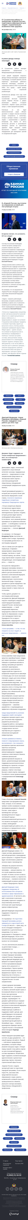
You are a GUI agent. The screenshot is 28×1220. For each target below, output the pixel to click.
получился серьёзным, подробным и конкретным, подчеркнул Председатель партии (13, 500)
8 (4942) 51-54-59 (14, 1175)
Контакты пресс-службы (7, 1168)
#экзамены (8, 403)
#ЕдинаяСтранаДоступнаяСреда (14, 156)
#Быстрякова (14, 411)
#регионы (7, 1138)
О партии (5, 1161)
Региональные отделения (7, 1164)
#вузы (20, 399)
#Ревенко (8, 395)
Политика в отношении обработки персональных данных (14, 1204)
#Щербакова (7, 1149)
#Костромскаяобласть (14, 407)
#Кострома (20, 403)
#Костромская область (14, 148)
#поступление (8, 399)
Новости (22, 8)
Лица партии (18, 1161)
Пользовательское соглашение (14, 1200)
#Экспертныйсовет (14, 1130)
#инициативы (19, 1138)
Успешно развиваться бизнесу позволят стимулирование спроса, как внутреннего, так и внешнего (13, 741)
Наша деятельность (13, 8)
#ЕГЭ (19, 395)
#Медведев (14, 1127)
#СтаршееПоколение (14, 152)
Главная (4, 8)
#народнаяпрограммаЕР (14, 1134)
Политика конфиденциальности (14, 1202)
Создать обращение (14, 174)
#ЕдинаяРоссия (20, 1149)
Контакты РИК (19, 1163)
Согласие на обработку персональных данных (14, 1206)
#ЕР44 (14, 145)
